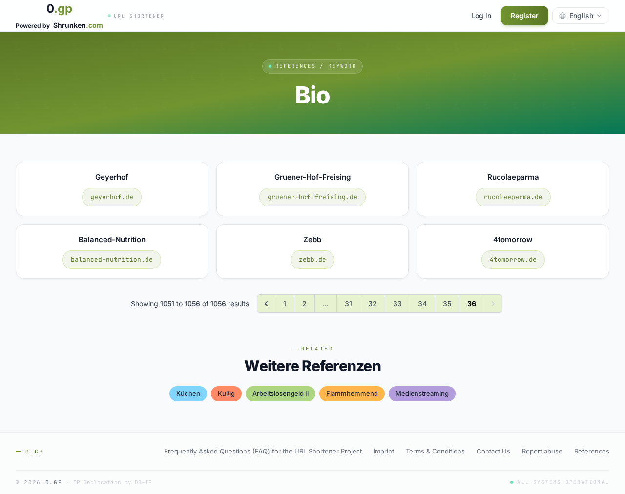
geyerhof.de (111, 197)
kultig (226, 393)
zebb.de (312, 259)
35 (447, 303)
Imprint (384, 451)
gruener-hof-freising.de (312, 197)
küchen (188, 393)
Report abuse (542, 451)
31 (348, 303)
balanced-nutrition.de (112, 259)
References (591, 451)
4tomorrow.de (513, 259)
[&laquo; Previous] (266, 303)
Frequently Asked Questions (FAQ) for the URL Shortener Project (263, 451)
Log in (481, 15)
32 (372, 303)
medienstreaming (422, 393)
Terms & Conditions (435, 451)
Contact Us (493, 451)
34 (422, 303)
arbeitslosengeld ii (280, 393)
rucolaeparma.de (513, 197)
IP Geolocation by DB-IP (112, 482)
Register (525, 15)
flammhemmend (352, 393)
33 (397, 303)
